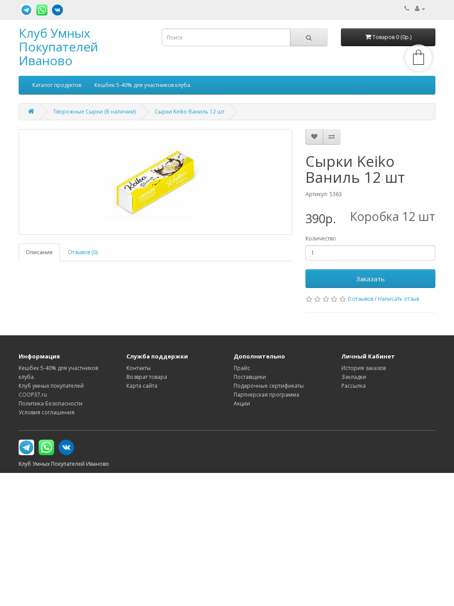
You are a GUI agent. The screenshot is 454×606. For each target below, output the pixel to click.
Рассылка (353, 386)
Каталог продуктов (56, 85)
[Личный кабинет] (420, 8)
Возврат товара (146, 377)
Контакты (138, 368)
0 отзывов (360, 299)
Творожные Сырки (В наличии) (94, 111)
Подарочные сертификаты (269, 386)
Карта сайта (141, 386)
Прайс (242, 368)
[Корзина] (418, 69)
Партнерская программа (266, 394)
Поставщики (250, 377)
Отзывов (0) (83, 252)
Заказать (370, 278)
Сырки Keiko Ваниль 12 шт (189, 111)
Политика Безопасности (50, 403)
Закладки (353, 377)
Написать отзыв (398, 299)
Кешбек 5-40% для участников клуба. (143, 85)
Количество (320, 238)
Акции (242, 403)
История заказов (363, 368)
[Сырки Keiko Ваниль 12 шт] (155, 182)
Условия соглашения (46, 412)
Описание (39, 252)
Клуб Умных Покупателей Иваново (58, 46)
